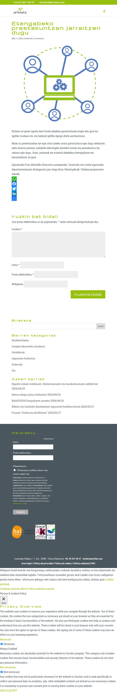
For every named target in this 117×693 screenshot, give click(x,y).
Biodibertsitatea (20, 340)
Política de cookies (63, 563)
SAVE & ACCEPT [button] (8, 690)
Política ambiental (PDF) (84, 563)
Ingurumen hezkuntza (23, 358)
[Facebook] (58, 183)
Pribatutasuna (19, 466)
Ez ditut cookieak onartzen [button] (40, 588)
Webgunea (17, 284)
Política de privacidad (43, 563)
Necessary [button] (5, 639)
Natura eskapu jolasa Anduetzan (29, 394)
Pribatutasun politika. (20, 503)
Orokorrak (28, 38)
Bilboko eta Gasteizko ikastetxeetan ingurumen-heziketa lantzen (46, 406)
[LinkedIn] (58, 193)
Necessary (9, 644)
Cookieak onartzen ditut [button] (12, 588)
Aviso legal (26, 563)
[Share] (58, 198)
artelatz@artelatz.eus (93, 558)
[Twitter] (58, 188)
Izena (16, 265)
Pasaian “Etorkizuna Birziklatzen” (29, 412)
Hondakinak (18, 352)
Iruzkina (17, 229)
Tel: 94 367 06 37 (24, 2)
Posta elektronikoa (23, 274)
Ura (13, 370)
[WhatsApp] (58, 179)
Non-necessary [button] (8, 667)
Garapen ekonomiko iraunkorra (28, 346)
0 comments (39, 38)
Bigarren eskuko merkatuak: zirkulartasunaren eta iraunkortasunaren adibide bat (55, 384)
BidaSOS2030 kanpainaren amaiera (31, 400)
